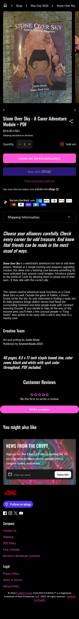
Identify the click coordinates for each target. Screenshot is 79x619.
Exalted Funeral (24, 593)
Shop (19, 5)
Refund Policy (11, 586)
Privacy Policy (11, 573)
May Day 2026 (39, 5)
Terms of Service (12, 580)
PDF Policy (9, 543)
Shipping (7, 135)
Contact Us (9, 530)
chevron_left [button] (4, 110)
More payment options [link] (39, 181)
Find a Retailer (11, 549)
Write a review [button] (39, 409)
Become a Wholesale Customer (21, 556)
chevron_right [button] (75, 110)
